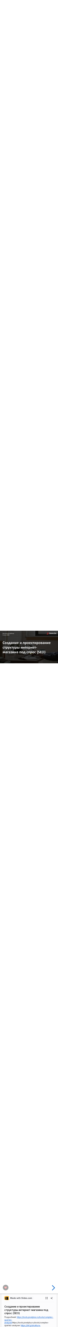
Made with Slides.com (21, 1298)
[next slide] (53, 1287)
